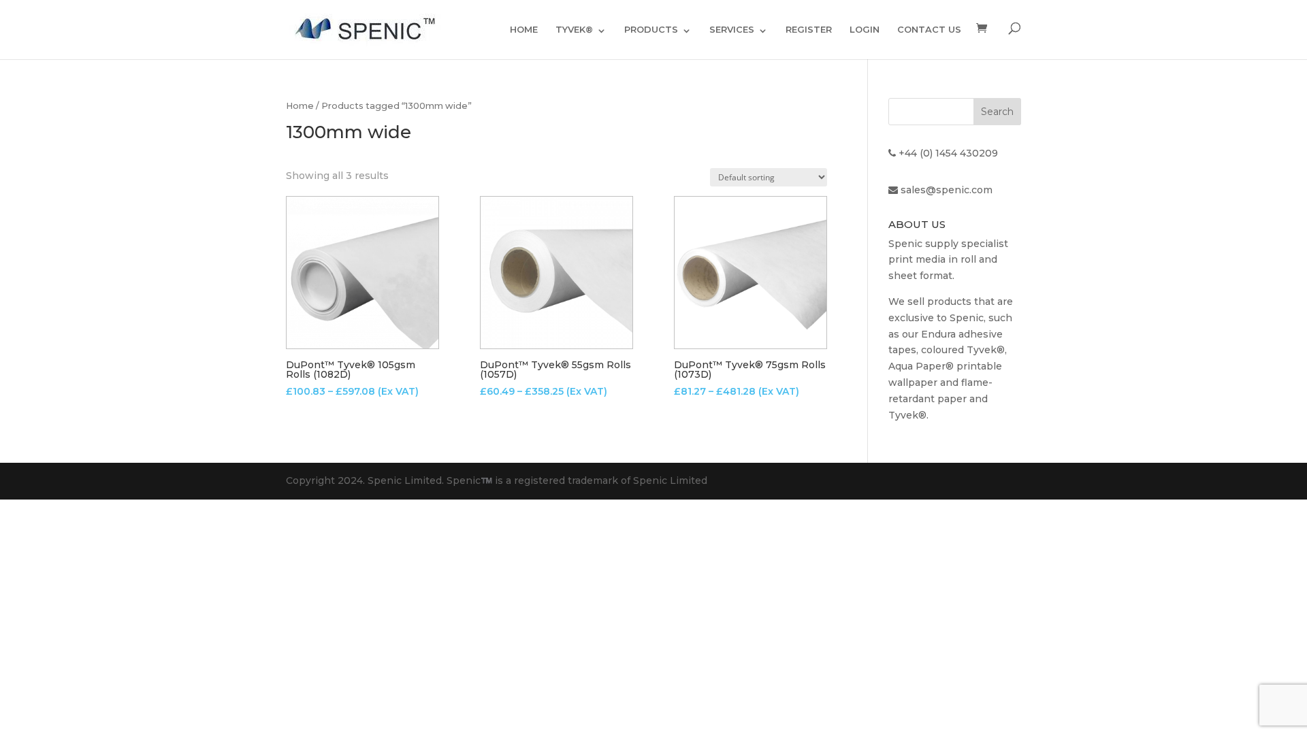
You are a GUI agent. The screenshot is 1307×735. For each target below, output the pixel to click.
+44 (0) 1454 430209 (948, 153)
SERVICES (731, 29)
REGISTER (809, 29)
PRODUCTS (651, 29)
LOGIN (865, 29)
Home (300, 106)
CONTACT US (929, 29)
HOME (524, 29)
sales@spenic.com (947, 190)
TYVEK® (574, 29)
